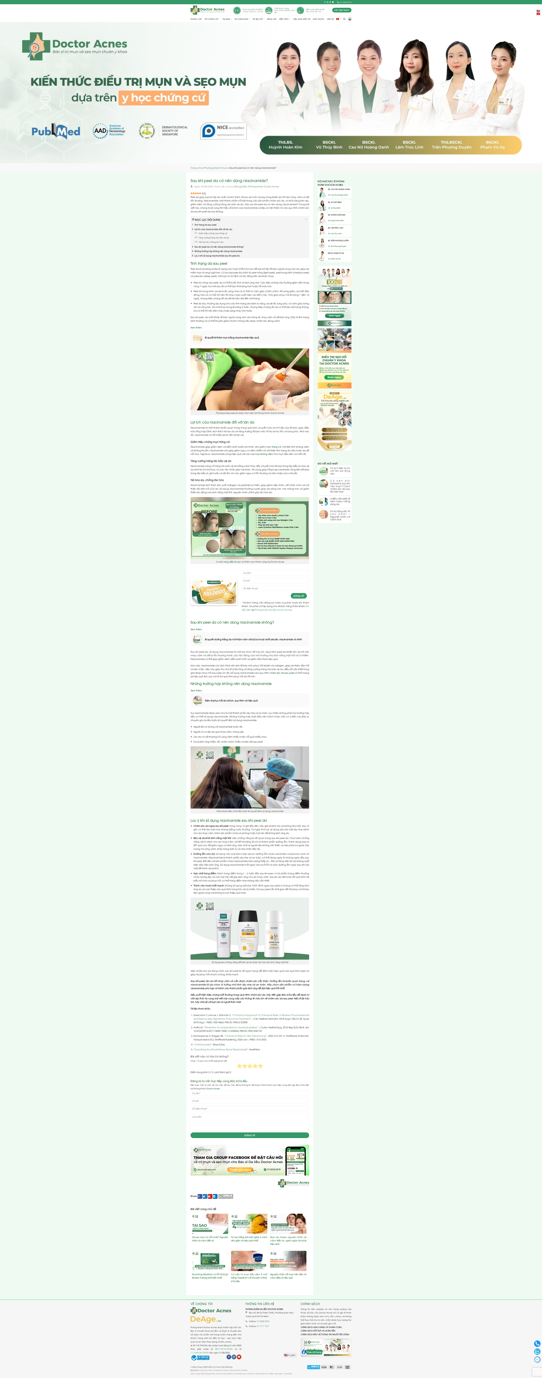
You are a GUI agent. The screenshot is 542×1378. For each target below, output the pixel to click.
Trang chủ (196, 19)
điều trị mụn (235, 561)
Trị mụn (226, 19)
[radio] (239, 1066)
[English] (289, 1355)
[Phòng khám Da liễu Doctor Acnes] (207, 10)
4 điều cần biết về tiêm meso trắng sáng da (340, 501)
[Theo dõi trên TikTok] (330, 2)
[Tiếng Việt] (538, 14)
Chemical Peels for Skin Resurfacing (246, 1035)
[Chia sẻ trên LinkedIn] (215, 1196)
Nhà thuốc (318, 19)
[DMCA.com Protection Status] (225, 1196)
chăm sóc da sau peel (282, 672)
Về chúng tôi (211, 19)
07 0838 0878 (263, 1321)
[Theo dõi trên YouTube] (333, 2)
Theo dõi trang (314, 1352)
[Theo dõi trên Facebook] (325, 2)
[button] (344, 19)
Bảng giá (272, 19)
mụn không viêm (264, 453)
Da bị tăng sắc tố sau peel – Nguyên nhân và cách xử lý (340, 515)
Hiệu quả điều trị (301, 19)
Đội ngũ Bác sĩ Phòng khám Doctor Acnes (256, 186)
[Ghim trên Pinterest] (210, 1196)
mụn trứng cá (273, 446)
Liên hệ (330, 19)
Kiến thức (284, 19)
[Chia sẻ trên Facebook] (200, 1196)
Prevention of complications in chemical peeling (231, 1027)
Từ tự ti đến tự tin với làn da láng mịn (340, 471)
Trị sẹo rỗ (258, 19)
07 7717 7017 (263, 1326)
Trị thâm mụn (241, 19)
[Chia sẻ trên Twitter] (205, 1196)
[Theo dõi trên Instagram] (327, 2)
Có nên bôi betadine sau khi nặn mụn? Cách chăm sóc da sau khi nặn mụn (340, 486)
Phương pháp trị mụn (215, 167)
